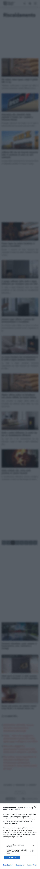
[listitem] (20, 845)
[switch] (31, 851)
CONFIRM (12, 857)
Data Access (20, 865)
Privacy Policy (32, 865)
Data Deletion (7, 865)
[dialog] (20, 836)
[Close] (36, 808)
